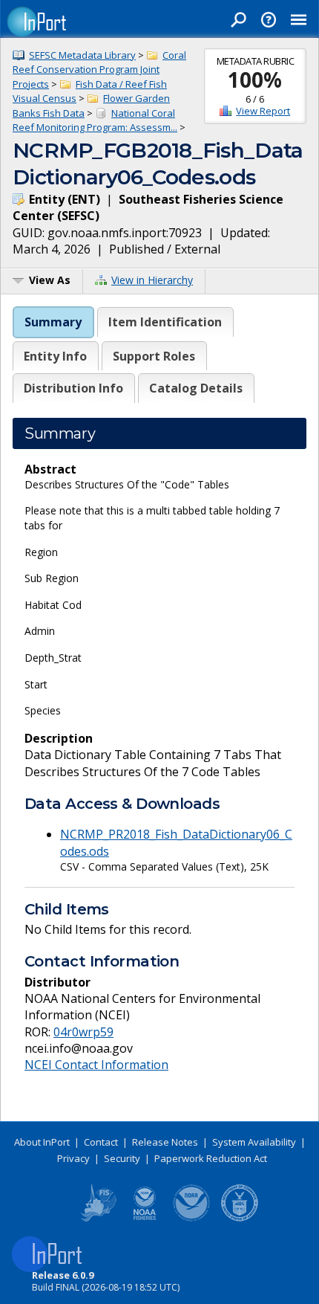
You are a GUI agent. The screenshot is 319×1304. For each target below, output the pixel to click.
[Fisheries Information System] (97, 1218)
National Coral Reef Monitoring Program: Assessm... (95, 120)
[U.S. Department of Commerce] (239, 1218)
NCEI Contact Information (96, 1064)
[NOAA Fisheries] (144, 1218)
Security (122, 1158)
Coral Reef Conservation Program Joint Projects (99, 69)
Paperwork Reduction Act (210, 1158)
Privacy (73, 1158)
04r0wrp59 (83, 1032)
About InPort (42, 1142)
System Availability (254, 1142)
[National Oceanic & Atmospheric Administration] (192, 1218)
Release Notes (165, 1142)
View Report (263, 110)
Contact (101, 1142)
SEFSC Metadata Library (82, 55)
